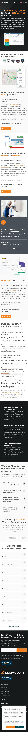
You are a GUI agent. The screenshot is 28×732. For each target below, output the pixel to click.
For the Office (4, 687)
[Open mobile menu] (26, 2)
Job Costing (13, 290)
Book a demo (6, 128)
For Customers (5, 691)
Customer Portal (5, 373)
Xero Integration (5, 693)
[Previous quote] (10, 248)
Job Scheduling (14, 104)
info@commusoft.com (15, 476)
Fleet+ (18, 394)
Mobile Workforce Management (11, 392)
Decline (19, 726)
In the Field (4, 689)
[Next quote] (18, 248)
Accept (10, 726)
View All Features (14, 626)
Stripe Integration (5, 695)
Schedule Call (22, 650)
